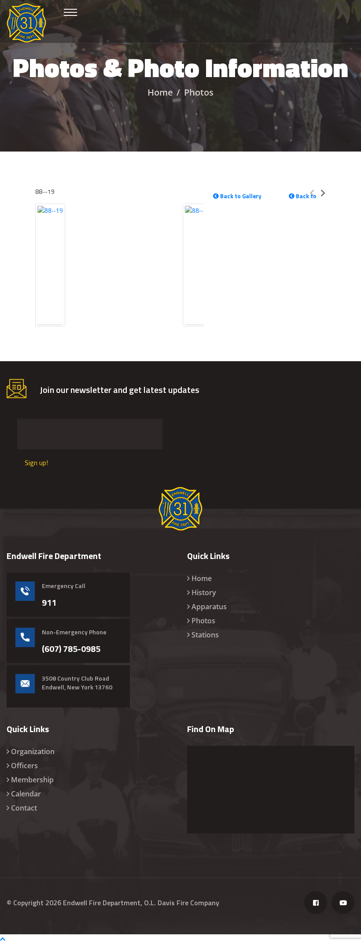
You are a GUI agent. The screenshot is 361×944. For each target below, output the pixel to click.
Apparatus (209, 606)
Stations (205, 635)
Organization (33, 751)
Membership (32, 780)
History (204, 592)
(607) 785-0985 (71, 649)
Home (160, 92)
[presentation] (312, 192)
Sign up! (36, 462)
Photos (203, 621)
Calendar (26, 794)
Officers (24, 765)
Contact (24, 808)
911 (49, 602)
